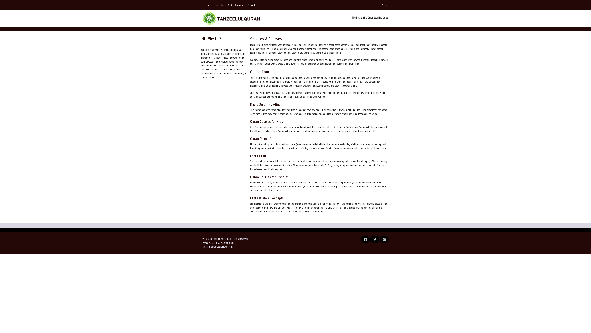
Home (208, 5)
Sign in (384, 5)
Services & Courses (235, 5)
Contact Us (252, 5)
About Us (219, 5)
